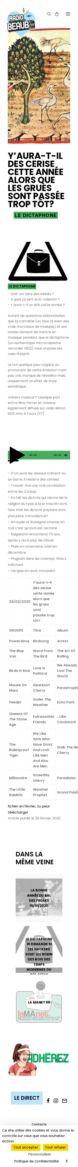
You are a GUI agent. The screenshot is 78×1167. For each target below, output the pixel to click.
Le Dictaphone (36, 215)
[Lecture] (10, 456)
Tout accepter (25, 1147)
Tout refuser (55, 1147)
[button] (68, 14)
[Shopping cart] (55, 14)
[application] (39, 455)
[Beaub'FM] (21, 17)
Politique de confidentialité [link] (36, 1161)
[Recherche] (47, 14)
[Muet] (65, 456)
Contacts (39, 1124)
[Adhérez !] (39, 1059)
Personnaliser (39, 1154)
